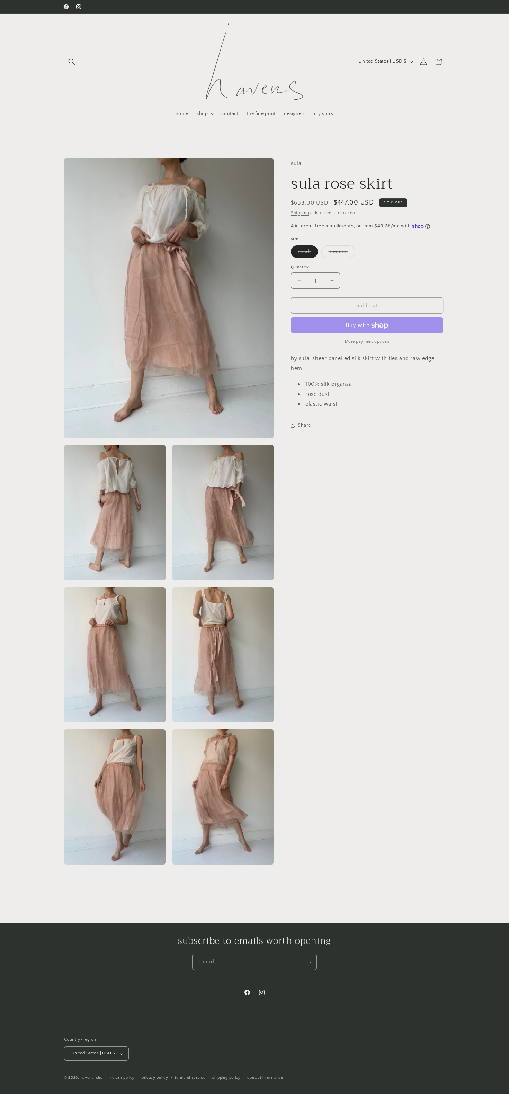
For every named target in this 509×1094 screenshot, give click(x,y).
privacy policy (155, 1078)
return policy (122, 1078)
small (308, 253)
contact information (265, 1078)
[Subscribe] (308, 962)
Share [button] (304, 425)
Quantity (300, 266)
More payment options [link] (367, 342)
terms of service (190, 1078)
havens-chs (91, 1078)
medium (342, 253)
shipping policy (226, 1078)
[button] (71, 61)
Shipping (300, 213)
